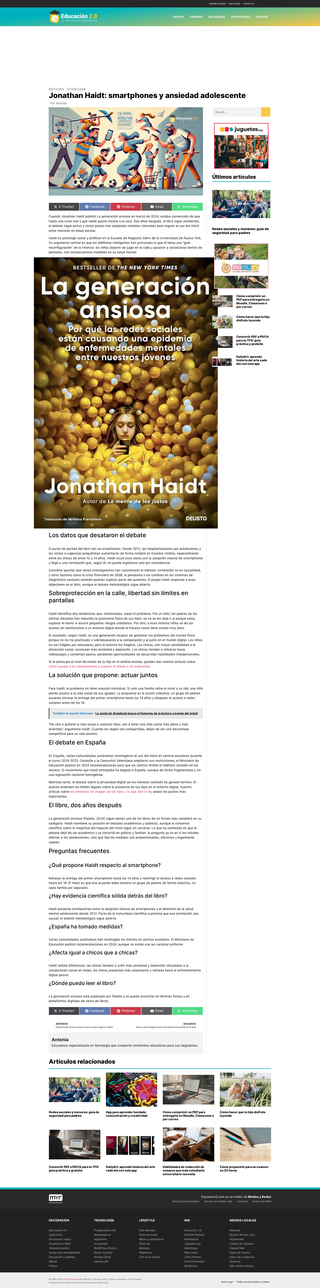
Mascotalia (190, 1252)
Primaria (196, 16)
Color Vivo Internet (73, 1279)
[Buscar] (265, 112)
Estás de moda (148, 1234)
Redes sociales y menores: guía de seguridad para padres (240, 231)
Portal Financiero (194, 1261)
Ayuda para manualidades (64, 1252)
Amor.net (144, 1243)
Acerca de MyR (262, 1201)
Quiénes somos (217, 3)
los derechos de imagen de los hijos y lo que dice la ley (111, 791)
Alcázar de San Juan (242, 1234)
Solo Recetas (147, 1230)
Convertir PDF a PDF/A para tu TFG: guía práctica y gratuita (252, 340)
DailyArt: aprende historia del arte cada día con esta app (251, 360)
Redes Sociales (103, 1252)
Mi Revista (190, 1265)
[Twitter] (267, 3)
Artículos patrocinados (185, 1201)
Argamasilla (237, 1239)
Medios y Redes (259, 1197)
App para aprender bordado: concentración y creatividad (126, 1113)
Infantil (179, 16)
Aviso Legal (227, 1281)
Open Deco (56, 1234)
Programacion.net (105, 1230)
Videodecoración (59, 1248)
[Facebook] (262, 3)
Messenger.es (102, 1234)
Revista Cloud (102, 1256)
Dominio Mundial (194, 1234)
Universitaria (240, 16)
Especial (262, 16)
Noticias (56, 89)
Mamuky (144, 1248)
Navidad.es (191, 1239)
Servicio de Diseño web (218, 1201)
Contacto (248, 3)
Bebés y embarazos (151, 1239)
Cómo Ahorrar (192, 1256)
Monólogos (191, 1248)
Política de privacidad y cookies (252, 1281)
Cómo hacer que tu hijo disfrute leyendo (253, 318)
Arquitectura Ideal (60, 1243)
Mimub (53, 1261)
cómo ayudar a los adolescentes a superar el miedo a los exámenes (99, 666)
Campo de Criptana (241, 1243)
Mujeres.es (145, 1252)
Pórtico (53, 1265)
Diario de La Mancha (242, 1256)
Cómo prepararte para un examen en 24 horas (244, 1168)
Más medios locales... (242, 1265)
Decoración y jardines (62, 1256)
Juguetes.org (192, 1243)
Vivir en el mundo (149, 1256)
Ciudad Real (237, 1248)
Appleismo (100, 1239)
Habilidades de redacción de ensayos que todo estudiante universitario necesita (184, 1170)
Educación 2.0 (193, 1230)
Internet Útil (101, 1261)
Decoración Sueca (60, 1239)
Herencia (235, 1261)
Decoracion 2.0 (58, 1230)
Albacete (235, 1230)
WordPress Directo (105, 1248)
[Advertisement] (160, 54)
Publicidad (234, 3)
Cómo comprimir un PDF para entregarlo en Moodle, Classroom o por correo (252, 301)
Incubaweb (101, 1243)
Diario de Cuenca (240, 1252)
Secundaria (216, 16)
